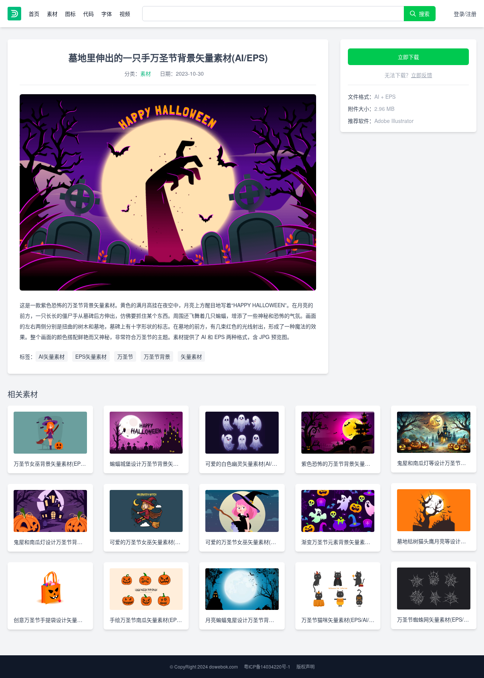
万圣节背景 (157, 356)
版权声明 (305, 666)
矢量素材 (191, 356)
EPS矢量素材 (91, 356)
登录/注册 (465, 13)
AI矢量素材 (52, 356)
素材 (52, 13)
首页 (34, 13)
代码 (88, 13)
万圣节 (125, 356)
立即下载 (408, 57)
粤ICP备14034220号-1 (267, 666)
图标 (70, 13)
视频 (124, 13)
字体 (106, 13)
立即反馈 (421, 75)
